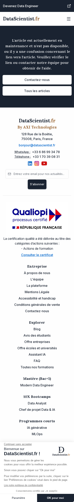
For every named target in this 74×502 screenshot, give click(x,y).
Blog (37, 329)
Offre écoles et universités (37, 348)
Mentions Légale (37, 292)
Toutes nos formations (37, 367)
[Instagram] (36, 163)
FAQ (37, 361)
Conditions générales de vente (37, 305)
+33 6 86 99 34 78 (46, 152)
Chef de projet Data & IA (37, 410)
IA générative (37, 428)
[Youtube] (44, 163)
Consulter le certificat (37, 255)
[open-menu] (68, 18)
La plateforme (37, 286)
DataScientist (21, 19)
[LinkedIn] (30, 163)
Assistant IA (37, 354)
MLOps (37, 434)
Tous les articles (37, 91)
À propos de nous (37, 273)
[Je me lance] (69, 6)
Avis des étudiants (37, 335)
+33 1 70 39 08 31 (46, 157)
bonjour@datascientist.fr (37, 145)
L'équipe (37, 279)
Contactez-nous (37, 80)
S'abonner (37, 184)
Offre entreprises (37, 342)
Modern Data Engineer (37, 385)
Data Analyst (37, 403)
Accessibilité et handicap (37, 298)
